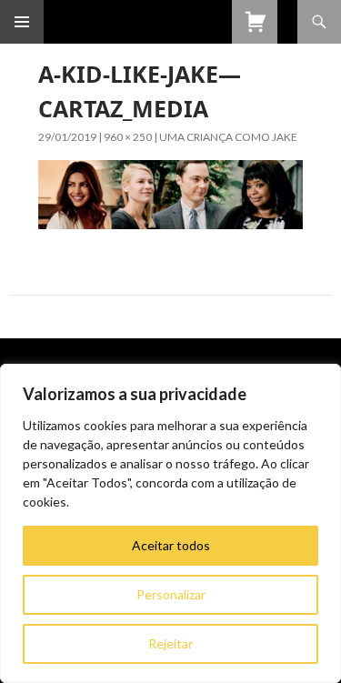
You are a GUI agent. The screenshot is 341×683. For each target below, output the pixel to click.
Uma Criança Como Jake (228, 137)
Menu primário (22, 22)
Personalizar (171, 594)
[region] (170, 523)
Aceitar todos (171, 545)
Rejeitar (170, 643)
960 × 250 (128, 137)
